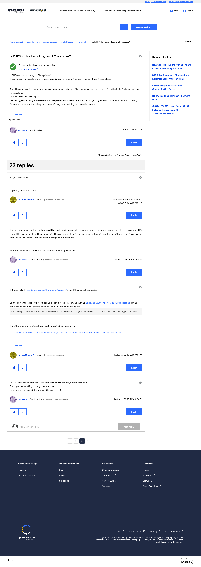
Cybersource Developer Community (16, 10)
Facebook (148, 475)
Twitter (146, 470)
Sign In (190, 10)
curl (13, 120)
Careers (106, 486)
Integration (84, 42)
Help (175, 10)
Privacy (153, 531)
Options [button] (188, 42)
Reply (134, 142)
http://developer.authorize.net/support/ (46, 290)
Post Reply (128, 426)
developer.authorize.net (155, 1)
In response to (55, 200)
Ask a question (143, 27)
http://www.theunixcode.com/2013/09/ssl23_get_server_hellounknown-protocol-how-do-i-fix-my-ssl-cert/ (65, 332)
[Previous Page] (65, 440)
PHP (18, 120)
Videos (62, 475)
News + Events (109, 480)
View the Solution (28, 68)
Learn (62, 470)
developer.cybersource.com (181, 1)
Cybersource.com (111, 470)
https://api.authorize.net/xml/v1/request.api (108, 302)
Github (146, 480)
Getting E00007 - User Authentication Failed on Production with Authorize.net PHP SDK (171, 110)
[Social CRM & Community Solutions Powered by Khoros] (187, 561)
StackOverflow (150, 486)
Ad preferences (172, 531)
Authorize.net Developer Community (122, 10)
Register (22, 470)
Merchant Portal (26, 475)
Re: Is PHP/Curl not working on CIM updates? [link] (110, 42)
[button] (14, 142)
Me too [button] (19, 114)
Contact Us (108, 475)
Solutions (64, 480)
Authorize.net (135, 531)
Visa (119, 531)
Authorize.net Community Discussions (60, 42)
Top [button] (11, 560)
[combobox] (86, 27)
